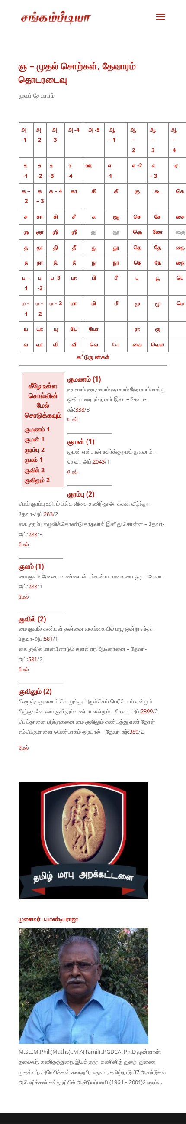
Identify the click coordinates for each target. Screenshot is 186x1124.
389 (133, 731)
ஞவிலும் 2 (37, 480)
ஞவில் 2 (35, 470)
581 (48, 639)
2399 (147, 711)
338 (79, 409)
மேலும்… (152, 1082)
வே (116, 344)
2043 (99, 461)
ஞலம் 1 (34, 459)
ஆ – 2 (133, 140)
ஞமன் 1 (35, 439)
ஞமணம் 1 (37, 429)
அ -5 (93, 130)
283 (48, 514)
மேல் (72, 419)
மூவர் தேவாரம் (37, 95)
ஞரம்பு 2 (35, 449)
